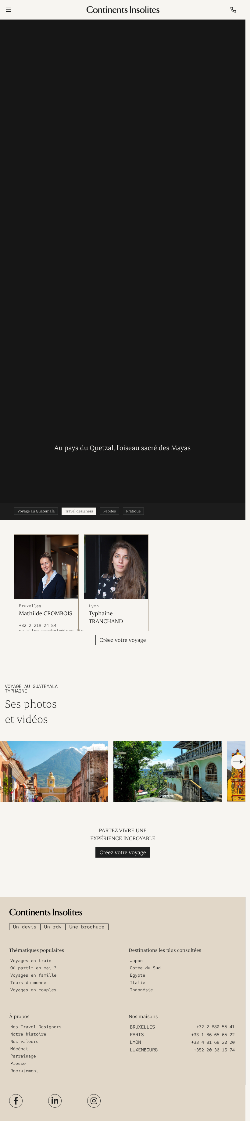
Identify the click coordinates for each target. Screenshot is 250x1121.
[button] (238, 759)
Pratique (133, 511)
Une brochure (86, 923)
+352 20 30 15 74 (214, 1047)
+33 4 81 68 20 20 (213, 1039)
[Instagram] (94, 1097)
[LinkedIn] (55, 1097)
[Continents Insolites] (45, 908)
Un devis (25, 923)
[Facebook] (16, 1097)
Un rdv (53, 923)
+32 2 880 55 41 (215, 1024)
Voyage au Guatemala (36, 511)
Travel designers (79, 511)
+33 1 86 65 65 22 (213, 1031)
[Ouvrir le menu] (8, 9)
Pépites (109, 511)
